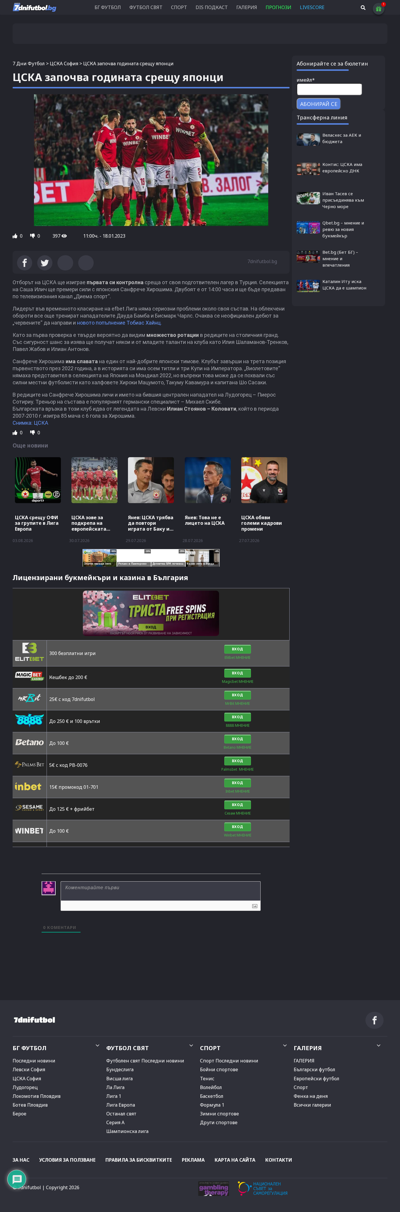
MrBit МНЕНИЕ (237, 703)
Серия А (115, 1122)
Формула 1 (212, 1105)
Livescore (312, 7)
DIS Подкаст (212, 7)
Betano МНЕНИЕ (237, 747)
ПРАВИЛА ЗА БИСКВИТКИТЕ (138, 1160)
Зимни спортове (219, 1113)
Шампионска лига (127, 1131)
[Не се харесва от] (33, 236)
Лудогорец (25, 1087)
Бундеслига (120, 1069)
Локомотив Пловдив (37, 1096)
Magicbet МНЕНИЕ (237, 681)
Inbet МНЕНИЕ (237, 791)
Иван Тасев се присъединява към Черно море (343, 200)
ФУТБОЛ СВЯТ (146, 7)
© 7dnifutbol (27, 1187)
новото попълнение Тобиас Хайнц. (119, 323)
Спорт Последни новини (229, 1060)
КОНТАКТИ (278, 1160)
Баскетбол (211, 1096)
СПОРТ (179, 7)
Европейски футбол (316, 1078)
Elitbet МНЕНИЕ (237, 657)
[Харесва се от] (15, 236)
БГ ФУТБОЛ (108, 7)
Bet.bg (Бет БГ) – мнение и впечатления (340, 258)
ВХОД (237, 649)
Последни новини (34, 1060)
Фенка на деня (311, 1096)
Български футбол (314, 1069)
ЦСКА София (64, 63)
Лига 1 (113, 1096)
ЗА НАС (21, 1160)
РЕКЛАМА (193, 1160)
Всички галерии (312, 1105)
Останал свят (121, 1113)
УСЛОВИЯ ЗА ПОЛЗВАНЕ (67, 1160)
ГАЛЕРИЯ (246, 7)
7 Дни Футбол (29, 63)
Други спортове (218, 1122)
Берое (19, 1113)
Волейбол (211, 1087)
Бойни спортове (219, 1069)
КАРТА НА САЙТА (235, 1160)
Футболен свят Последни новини (145, 1060)
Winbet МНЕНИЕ (237, 835)
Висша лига (119, 1078)
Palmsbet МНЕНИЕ (237, 769)
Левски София (29, 1069)
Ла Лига (115, 1087)
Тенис (207, 1078)
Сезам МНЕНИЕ (238, 813)
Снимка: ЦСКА (30, 423)
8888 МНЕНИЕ (237, 725)
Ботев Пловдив (30, 1105)
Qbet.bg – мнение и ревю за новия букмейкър (343, 229)
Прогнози (278, 7)
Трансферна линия (322, 117)
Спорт (301, 1087)
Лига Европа (120, 1105)
